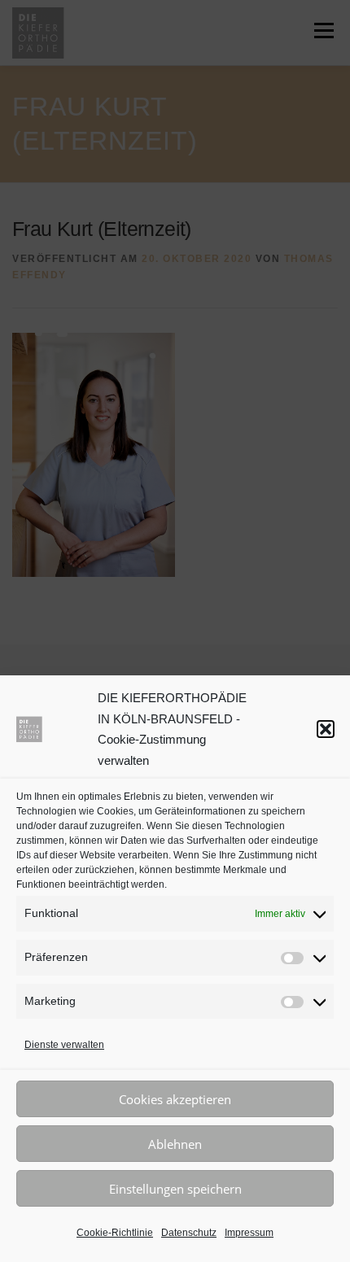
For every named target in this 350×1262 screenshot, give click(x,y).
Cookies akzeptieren (175, 1099)
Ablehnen (175, 1144)
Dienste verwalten (64, 1044)
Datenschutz (189, 1232)
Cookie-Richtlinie (115, 1232)
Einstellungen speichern (175, 1189)
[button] (325, 729)
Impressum (249, 1232)
